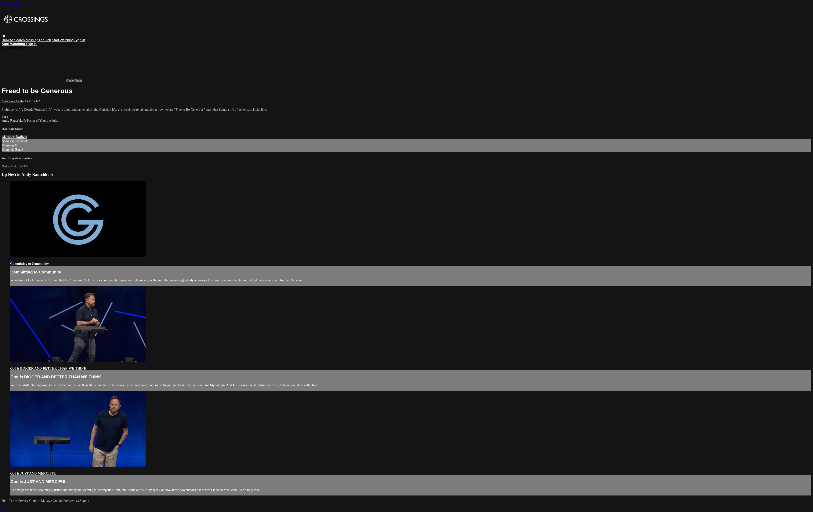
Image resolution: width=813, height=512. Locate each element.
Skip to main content (15, 3)
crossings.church (38, 40)
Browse (8, 40)
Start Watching (63, 40)
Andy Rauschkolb (12, 101)
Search (20, 40)
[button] (4, 36)
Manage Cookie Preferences (60, 500)
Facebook (9, 137)
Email (23, 137)
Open (78, 80)
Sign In (31, 44)
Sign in (80, 40)
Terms (13, 500)
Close (70, 80)
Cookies (35, 500)
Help (5, 500)
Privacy (23, 500)
